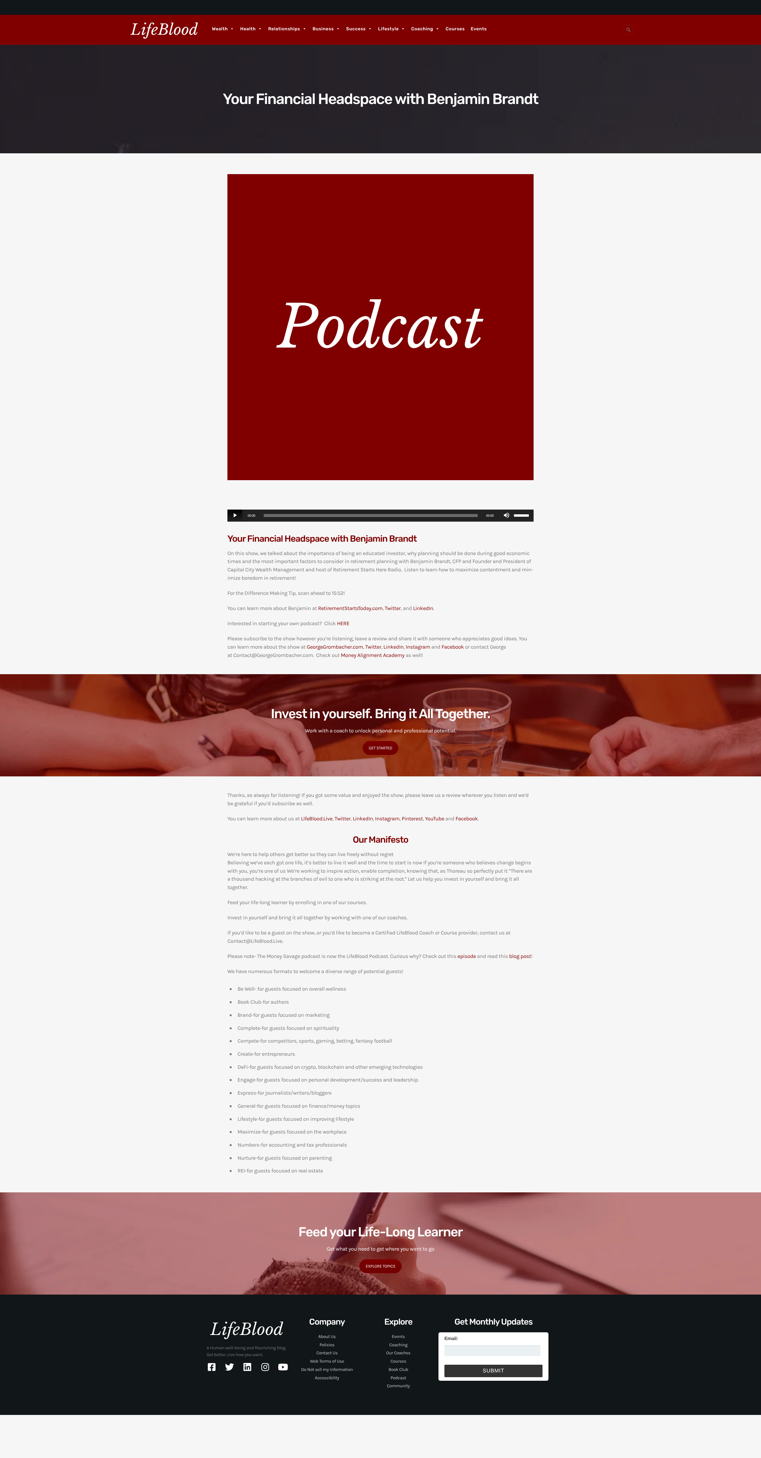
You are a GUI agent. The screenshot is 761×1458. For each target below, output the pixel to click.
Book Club (398, 1369)
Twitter (393, 608)
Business (323, 28)
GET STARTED (380, 748)
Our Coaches (398, 1352)
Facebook (452, 647)
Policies (327, 1344)
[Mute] (506, 515)
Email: (451, 1338)
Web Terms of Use (327, 1361)
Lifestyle (388, 28)
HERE (343, 623)
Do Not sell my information (327, 1369)
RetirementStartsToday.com (350, 608)
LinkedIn (423, 608)
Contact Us (326, 1352)
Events (479, 28)
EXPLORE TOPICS (380, 1266)
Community (398, 1385)
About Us (327, 1336)
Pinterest (412, 818)
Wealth (220, 28)
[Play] (234, 515)
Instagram (418, 647)
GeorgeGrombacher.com (335, 647)
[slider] (522, 515)
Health (248, 28)
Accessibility (327, 1377)
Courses (455, 28)
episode (466, 956)
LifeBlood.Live (316, 818)
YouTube (434, 818)
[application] (380, 516)
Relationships (284, 28)
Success (356, 28)
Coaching (422, 28)
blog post (520, 956)
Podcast (398, 1377)
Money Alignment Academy (373, 655)
